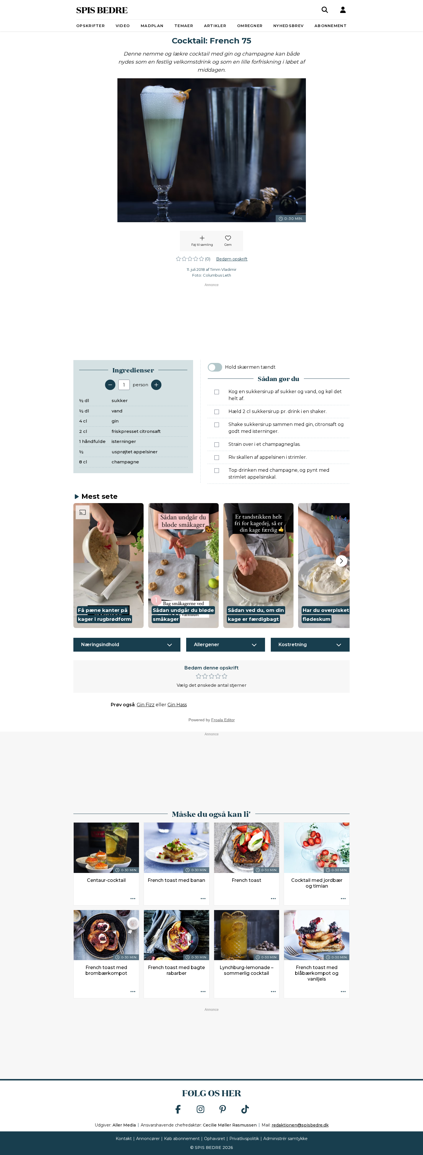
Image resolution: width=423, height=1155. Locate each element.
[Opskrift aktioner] (133, 899)
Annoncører (148, 1138)
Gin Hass (177, 704)
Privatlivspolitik (244, 1138)
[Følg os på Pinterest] (222, 1109)
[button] (108, 565)
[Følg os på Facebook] (178, 1109)
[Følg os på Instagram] (200, 1109)
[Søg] (325, 10)
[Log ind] (343, 10)
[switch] (215, 367)
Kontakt (124, 1138)
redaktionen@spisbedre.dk (300, 1125)
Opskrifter (90, 25)
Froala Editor (223, 720)
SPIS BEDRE (102, 9)
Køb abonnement (182, 1138)
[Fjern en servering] (110, 385)
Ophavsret (214, 1138)
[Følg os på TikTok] (245, 1109)
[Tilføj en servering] (156, 385)
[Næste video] (341, 561)
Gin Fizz (146, 704)
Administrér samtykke (285, 1138)
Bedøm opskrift (231, 259)
